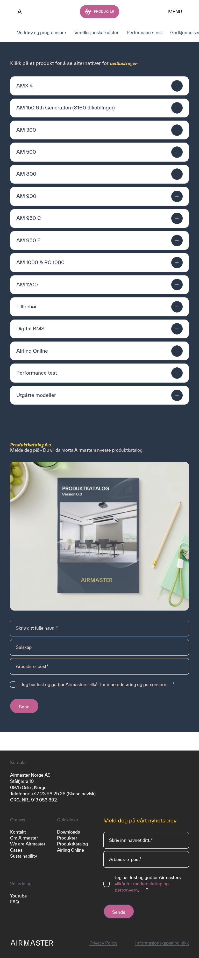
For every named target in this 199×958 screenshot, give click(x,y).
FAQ (14, 901)
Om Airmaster (24, 837)
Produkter (67, 837)
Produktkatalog (72, 843)
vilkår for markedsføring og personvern (127, 684)
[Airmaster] (39, 11)
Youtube (18, 895)
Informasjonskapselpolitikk (162, 942)
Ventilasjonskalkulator (96, 32)
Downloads (68, 831)
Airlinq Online (70, 850)
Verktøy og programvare (41, 32)
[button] (99, 86)
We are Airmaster (27, 843)
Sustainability (23, 855)
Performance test (144, 32)
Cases (16, 850)
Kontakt (18, 831)
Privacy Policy (103, 942)
